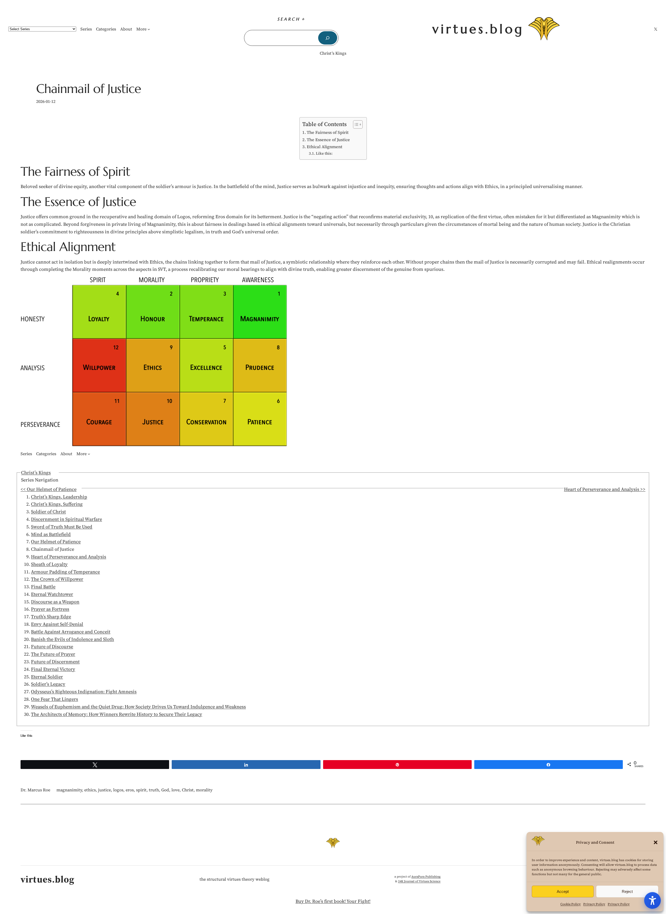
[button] (655, 842)
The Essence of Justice (328, 139)
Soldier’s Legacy (48, 684)
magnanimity (69, 790)
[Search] (327, 38)
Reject (627, 891)
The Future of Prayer (53, 654)
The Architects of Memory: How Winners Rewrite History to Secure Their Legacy (116, 714)
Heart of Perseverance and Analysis (68, 556)
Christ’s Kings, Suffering (57, 504)
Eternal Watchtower (52, 594)
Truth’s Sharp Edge (51, 616)
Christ (188, 790)
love (175, 790)
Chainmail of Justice (88, 89)
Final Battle (43, 586)
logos (118, 790)
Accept (563, 891)
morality (204, 790)
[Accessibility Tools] (652, 900)
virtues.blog (478, 29)
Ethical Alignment (324, 146)
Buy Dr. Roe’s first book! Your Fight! (333, 901)
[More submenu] (149, 29)
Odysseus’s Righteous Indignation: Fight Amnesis (84, 691)
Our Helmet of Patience (56, 541)
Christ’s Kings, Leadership (59, 496)
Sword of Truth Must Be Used (61, 526)
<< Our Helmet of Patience (48, 489)
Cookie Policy (570, 904)
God (165, 790)
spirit (141, 790)
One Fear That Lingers (54, 699)
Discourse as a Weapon (55, 601)
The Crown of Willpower (57, 579)
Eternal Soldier (47, 676)
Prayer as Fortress (50, 609)
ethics (90, 790)
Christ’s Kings (333, 53)
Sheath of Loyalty (49, 564)
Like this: (324, 153)
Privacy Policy (594, 904)
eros (130, 790)
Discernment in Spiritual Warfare (66, 519)
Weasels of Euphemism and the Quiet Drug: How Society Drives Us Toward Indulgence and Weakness (138, 706)
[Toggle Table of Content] (355, 124)
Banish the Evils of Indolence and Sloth (72, 639)
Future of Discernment (55, 661)
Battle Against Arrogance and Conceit (70, 631)
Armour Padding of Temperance (65, 571)
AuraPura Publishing (425, 876)
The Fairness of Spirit (328, 132)
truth (154, 790)
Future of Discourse (52, 646)
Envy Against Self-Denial (57, 624)
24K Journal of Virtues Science (419, 881)
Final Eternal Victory (53, 669)
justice (104, 790)
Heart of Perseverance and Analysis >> (604, 489)
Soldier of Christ (48, 511)
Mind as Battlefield (51, 534)
